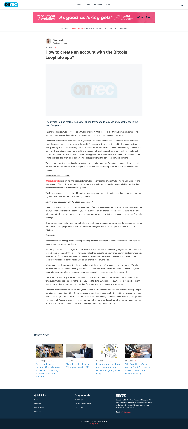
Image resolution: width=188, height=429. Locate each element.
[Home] (11, 5)
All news (81, 29)
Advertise (37, 411)
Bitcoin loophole (53, 181)
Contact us (79, 407)
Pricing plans (39, 407)
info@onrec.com (126, 412)
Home (79, 5)
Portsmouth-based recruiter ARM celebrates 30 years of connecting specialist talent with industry (48, 370)
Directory (98, 5)
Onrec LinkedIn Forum (83, 403)
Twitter (78, 400)
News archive (59, 48)
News (88, 5)
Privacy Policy (94, 424)
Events (108, 5)
